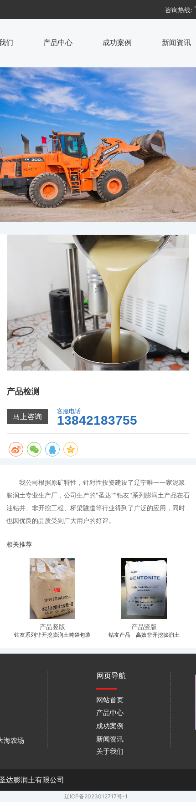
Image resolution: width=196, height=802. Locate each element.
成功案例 (117, 42)
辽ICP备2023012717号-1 (96, 796)
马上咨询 (27, 416)
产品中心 (57, 42)
